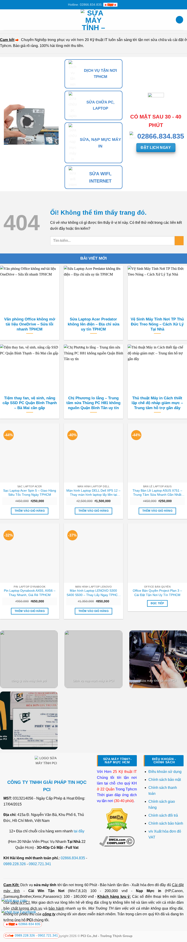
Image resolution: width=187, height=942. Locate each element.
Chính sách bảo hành (165, 823)
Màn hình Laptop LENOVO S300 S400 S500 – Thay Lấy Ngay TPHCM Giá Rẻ (93, 593)
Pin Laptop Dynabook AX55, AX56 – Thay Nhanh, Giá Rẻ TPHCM (29, 593)
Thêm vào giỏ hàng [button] (30, 510)
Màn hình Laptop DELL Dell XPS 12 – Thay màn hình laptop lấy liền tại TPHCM (93, 493)
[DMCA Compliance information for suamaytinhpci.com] (117, 841)
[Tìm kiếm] (179, 19)
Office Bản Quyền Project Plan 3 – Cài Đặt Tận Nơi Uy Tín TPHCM (157, 593)
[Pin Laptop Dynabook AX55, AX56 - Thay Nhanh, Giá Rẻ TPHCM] (29, 553)
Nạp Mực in (148, 891)
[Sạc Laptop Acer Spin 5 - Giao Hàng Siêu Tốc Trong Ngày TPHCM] (29, 453)
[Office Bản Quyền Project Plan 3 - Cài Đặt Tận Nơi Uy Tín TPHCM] (157, 553)
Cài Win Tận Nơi (46, 891)
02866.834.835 (73, 858)
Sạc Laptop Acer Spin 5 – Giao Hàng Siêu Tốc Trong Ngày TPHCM (29, 493)
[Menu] (6, 19)
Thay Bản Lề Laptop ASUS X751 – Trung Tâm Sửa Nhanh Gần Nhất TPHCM (157, 493)
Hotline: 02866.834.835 (85, 4)
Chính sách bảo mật (164, 780)
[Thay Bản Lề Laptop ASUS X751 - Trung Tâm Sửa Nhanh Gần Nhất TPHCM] (157, 453)
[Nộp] (179, 240)
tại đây (79, 831)
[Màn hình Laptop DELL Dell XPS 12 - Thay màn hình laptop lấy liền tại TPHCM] (93, 453)
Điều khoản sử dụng (165, 772)
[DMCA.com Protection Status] (116, 820)
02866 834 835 (29, 924)
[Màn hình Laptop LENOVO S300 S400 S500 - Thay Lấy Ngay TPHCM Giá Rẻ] (93, 553)
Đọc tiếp (157, 603)
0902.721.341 (40, 864)
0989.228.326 (14, 864)
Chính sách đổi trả (163, 815)
